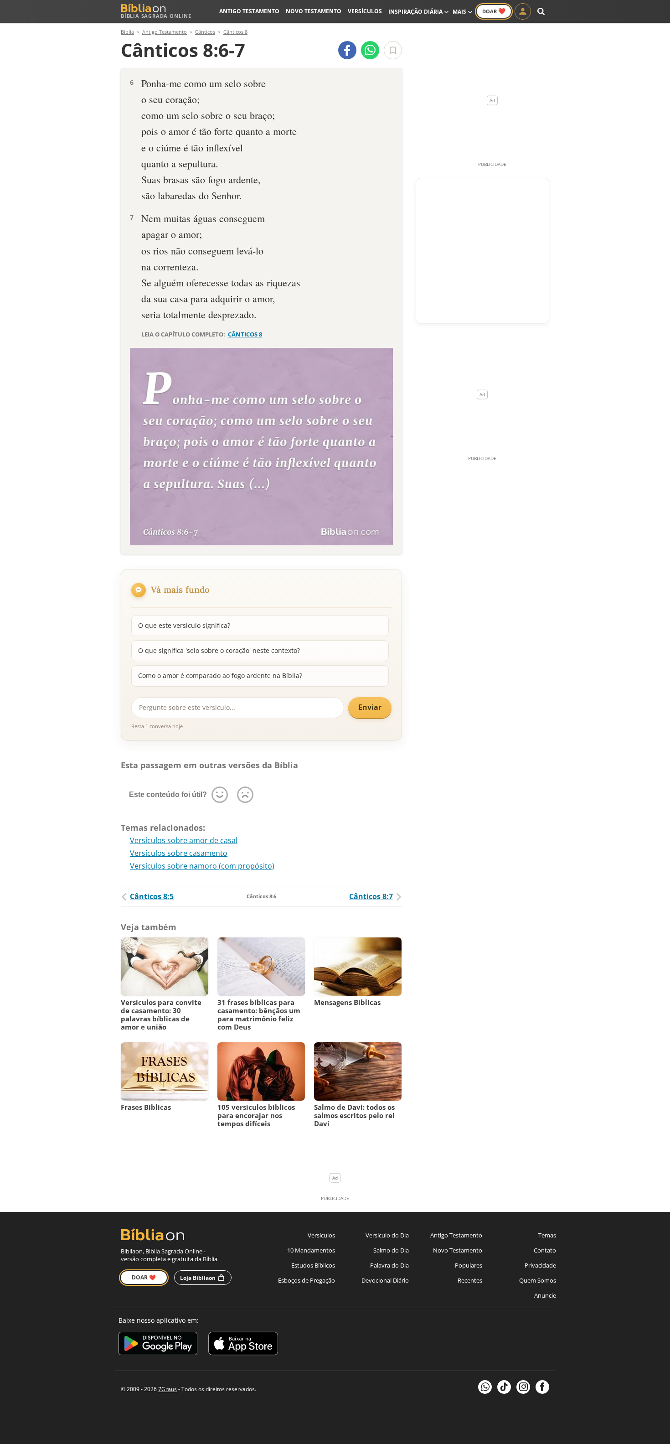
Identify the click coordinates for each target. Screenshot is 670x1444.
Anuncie (545, 1295)
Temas (547, 1235)
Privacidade (540, 1265)
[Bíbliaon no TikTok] (504, 1387)
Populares (468, 1265)
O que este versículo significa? (184, 625)
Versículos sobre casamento (178, 853)
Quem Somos (537, 1280)
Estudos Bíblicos (313, 1265)
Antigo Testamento (249, 11)
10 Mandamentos (311, 1250)
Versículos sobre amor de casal (183, 840)
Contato (545, 1250)
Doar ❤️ (144, 1277)
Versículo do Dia (387, 1235)
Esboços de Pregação (306, 1280)
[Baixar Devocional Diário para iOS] (243, 1344)
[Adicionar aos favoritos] (393, 50)
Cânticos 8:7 (371, 896)
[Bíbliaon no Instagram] (523, 1387)
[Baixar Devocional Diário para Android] (158, 1344)
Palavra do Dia (389, 1265)
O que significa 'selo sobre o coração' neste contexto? (219, 650)
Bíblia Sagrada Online (156, 15)
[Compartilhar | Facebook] (347, 50)
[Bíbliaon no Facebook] (542, 1387)
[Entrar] (523, 11)
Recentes (470, 1280)
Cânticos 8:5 (152, 896)
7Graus (167, 1389)
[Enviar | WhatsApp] (370, 50)
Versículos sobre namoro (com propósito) (202, 866)
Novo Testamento (313, 11)
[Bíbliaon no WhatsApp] (485, 1387)
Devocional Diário (385, 1280)
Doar (493, 11)
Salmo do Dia (391, 1250)
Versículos (365, 11)
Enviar (369, 707)
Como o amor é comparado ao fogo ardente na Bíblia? (220, 675)
